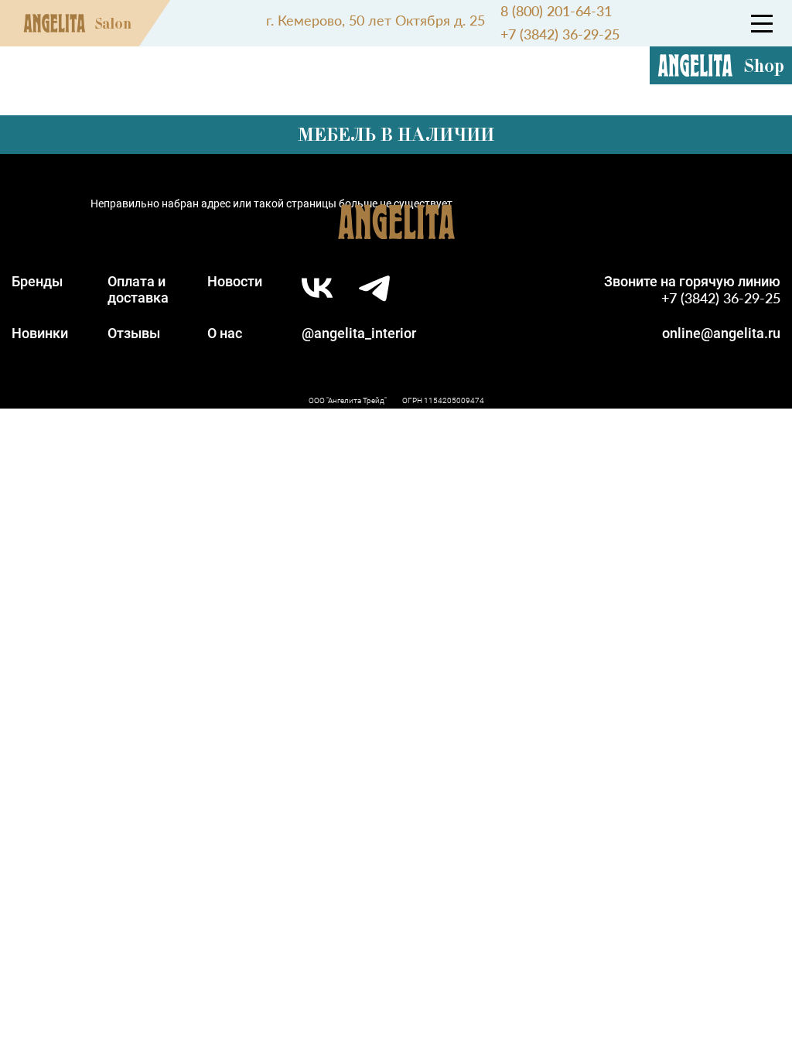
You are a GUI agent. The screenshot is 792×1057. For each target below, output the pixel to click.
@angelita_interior (359, 333)
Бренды (37, 281)
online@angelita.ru (721, 333)
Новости (234, 281)
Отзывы (134, 333)
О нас (224, 333)
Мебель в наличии (396, 134)
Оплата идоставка (138, 289)
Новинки (40, 333)
